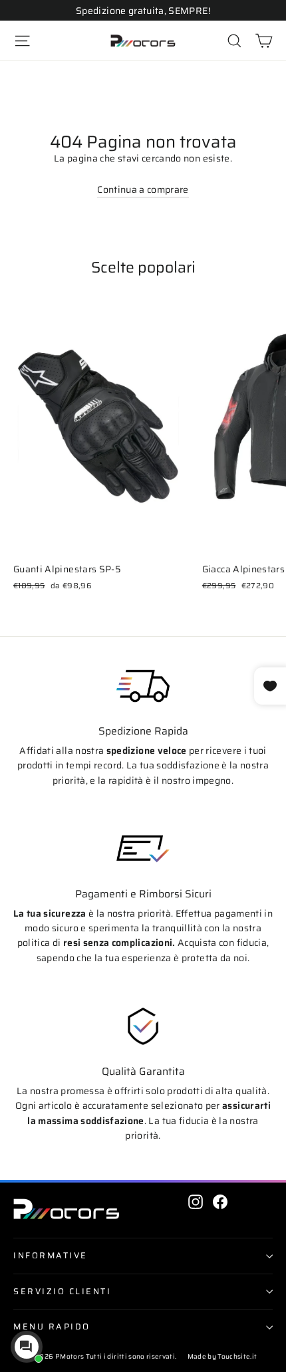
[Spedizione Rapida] (143, 686)
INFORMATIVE (50, 1255)
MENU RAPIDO (51, 1326)
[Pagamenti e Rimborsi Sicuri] (143, 848)
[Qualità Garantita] (143, 1026)
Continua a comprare (143, 189)
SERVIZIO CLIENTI (62, 1291)
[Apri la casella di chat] (27, 1347)
